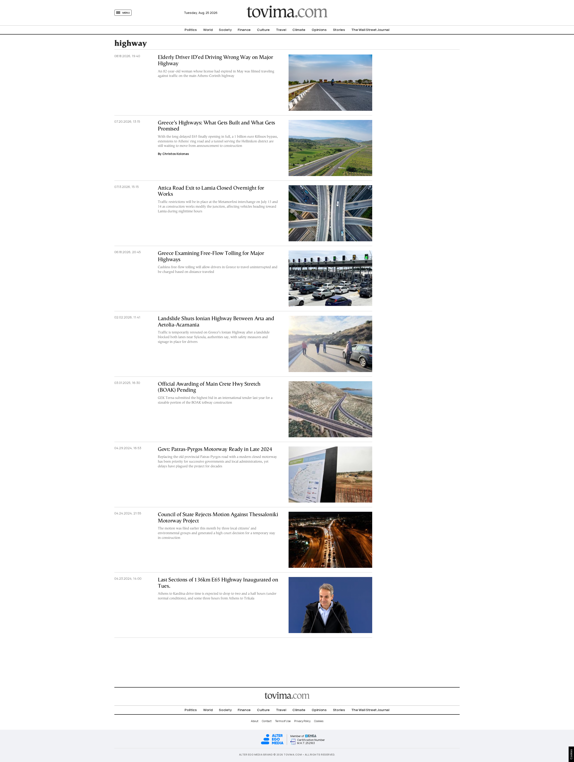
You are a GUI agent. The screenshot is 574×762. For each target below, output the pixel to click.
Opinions (319, 29)
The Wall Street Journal (370, 29)
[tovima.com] (287, 13)
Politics (191, 29)
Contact (267, 721)
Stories (339, 29)
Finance (244, 29)
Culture (263, 29)
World (208, 29)
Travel (281, 29)
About (254, 721)
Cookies (318, 721)
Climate (298, 29)
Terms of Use (283, 721)
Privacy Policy (302, 721)
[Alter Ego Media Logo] (272, 744)
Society (225, 29)
